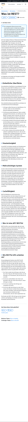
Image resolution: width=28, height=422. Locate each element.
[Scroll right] (22, 4)
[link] (22, 11)
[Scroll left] (7, 4)
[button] (6, 22)
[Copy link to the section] (1, 83)
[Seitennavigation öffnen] (2, 8)
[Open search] (25, 4)
